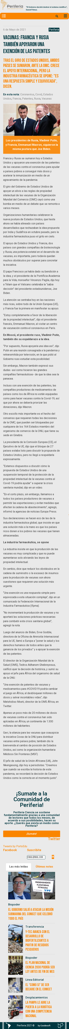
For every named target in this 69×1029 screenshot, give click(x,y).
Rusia (37, 98)
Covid (38, 94)
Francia (17, 98)
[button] (31, 834)
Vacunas (47, 98)
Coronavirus (27, 94)
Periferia (54, 29)
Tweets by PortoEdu (15, 846)
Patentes (27, 98)
